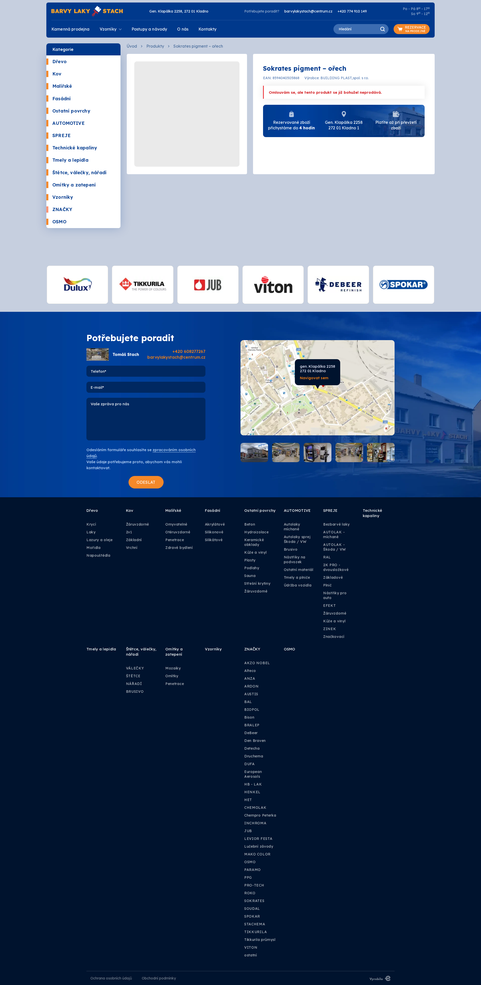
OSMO (59, 222)
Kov (57, 74)
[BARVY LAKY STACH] (87, 10)
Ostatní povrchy (71, 111)
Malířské (62, 86)
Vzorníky (62, 197)
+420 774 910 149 (352, 11)
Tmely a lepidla (70, 160)
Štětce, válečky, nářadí (79, 172)
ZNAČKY (62, 209)
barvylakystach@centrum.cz (308, 11)
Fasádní (61, 99)
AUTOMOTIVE (68, 123)
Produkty (155, 46)
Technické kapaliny (74, 148)
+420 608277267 (188, 351)
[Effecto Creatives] (380, 978)
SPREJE (61, 135)
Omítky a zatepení (74, 185)
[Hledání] (382, 29)
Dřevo (59, 61)
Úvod (132, 46)
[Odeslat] (146, 482)
